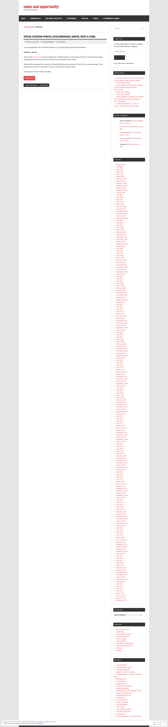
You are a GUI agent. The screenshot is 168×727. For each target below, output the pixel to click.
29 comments (61, 42)
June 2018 (119, 391)
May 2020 (119, 337)
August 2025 (120, 193)
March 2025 (120, 204)
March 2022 (120, 286)
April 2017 (120, 423)
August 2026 (120, 165)
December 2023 (121, 237)
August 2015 (120, 470)
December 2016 (121, 432)
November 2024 (121, 214)
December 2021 (121, 293)
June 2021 (119, 307)
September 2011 (122, 579)
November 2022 (121, 267)
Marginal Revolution (123, 695)
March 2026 (120, 176)
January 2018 (120, 402)
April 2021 (120, 311)
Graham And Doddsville (124, 686)
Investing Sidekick (122, 688)
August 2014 (120, 498)
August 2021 (120, 302)
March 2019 (120, 370)
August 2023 (120, 246)
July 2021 (119, 304)
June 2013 (119, 530)
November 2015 (121, 463)
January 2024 (120, 234)
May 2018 (119, 393)
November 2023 (121, 239)
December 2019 (121, 349)
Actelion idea (37, 57)
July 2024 (119, 220)
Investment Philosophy (53, 18)
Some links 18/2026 (123, 94)
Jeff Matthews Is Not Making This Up (129, 691)
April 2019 (120, 367)
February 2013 (121, 540)
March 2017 (120, 425)
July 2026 (119, 167)
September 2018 (122, 384)
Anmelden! (119, 58)
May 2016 (119, 449)
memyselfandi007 (48, 42)
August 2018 (120, 386)
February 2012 (121, 568)
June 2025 (119, 197)
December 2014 (121, 488)
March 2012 (120, 565)
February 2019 (121, 372)
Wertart (119, 648)
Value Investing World (124, 646)
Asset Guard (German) (123, 634)
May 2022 (119, 281)
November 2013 (121, 519)
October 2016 (121, 437)
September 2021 (122, 300)
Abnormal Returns (122, 629)
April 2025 (120, 202)
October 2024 (121, 216)
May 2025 (119, 200)
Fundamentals (35, 18)
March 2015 (120, 481)
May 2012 (119, 561)
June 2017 (119, 419)
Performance (72, 18)
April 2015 (120, 479)
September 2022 (122, 272)
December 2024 (121, 211)
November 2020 (121, 323)
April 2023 (120, 255)
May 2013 (119, 533)
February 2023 (121, 260)
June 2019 (119, 363)
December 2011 (121, 572)
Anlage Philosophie (31, 85)
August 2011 (120, 582)
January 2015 (120, 486)
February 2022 (121, 288)
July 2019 (119, 360)
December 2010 (121, 600)
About (23, 18)
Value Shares (120, 714)
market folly (120, 698)
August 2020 (120, 330)
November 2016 (121, 435)
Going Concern (121, 684)
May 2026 (119, 172)
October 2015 (121, 465)
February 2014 (121, 512)
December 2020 (121, 321)
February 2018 (121, 400)
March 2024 (120, 230)
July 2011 (119, 584)
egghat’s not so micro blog (125, 672)
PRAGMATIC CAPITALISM (124, 643)
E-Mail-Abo (118, 39)
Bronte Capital (121, 639)
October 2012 (121, 549)
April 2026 (120, 174)
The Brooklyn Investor (124, 709)
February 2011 (121, 596)
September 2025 (122, 190)
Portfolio (84, 18)
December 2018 (121, 377)
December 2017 (121, 405)
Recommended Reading (111, 18)
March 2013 (120, 537)
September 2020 (122, 328)
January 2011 (120, 598)
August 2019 (120, 358)
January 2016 (120, 458)
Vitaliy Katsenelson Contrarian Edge (128, 716)
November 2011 (121, 575)
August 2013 (120, 526)
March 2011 (120, 593)
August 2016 (120, 442)
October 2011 (121, 577)
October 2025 (121, 188)
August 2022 (120, 274)
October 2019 (121, 353)
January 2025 (120, 209)
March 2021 (120, 314)
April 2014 (120, 507)
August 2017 (120, 414)
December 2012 (121, 544)
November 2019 (121, 351)
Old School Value (122, 700)
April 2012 (120, 563)
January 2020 (120, 346)
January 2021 (120, 318)
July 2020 (119, 332)
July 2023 (119, 248)
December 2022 (121, 265)
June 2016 (119, 446)
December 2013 (121, 516)
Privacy (95, 18)
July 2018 (119, 388)
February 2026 (121, 179)
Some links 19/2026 (123, 92)
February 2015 (121, 484)
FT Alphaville (120, 681)
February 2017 (121, 428)
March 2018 (120, 398)
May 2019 (119, 365)
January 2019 (120, 374)
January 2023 (120, 262)
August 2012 (120, 554)
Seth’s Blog (120, 707)
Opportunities (43, 85)
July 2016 (119, 444)
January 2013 (120, 542)
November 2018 (121, 379)
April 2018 (120, 395)
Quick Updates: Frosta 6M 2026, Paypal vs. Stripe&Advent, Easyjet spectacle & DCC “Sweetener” (129, 99)
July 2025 (119, 195)
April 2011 (120, 591)
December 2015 (121, 460)
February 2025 (121, 207)
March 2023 (120, 258)
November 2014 (121, 491)
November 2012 (121, 547)
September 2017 (122, 412)
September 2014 (122, 495)
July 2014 (119, 500)
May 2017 (119, 421)
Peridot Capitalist (122, 702)
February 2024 (121, 232)
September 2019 (122, 356)
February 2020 (121, 344)
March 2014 (120, 509)
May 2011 (119, 589)
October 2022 (121, 269)
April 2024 (120, 227)
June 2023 (119, 251)
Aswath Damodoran (123, 636)
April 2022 (120, 283)
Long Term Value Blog (124, 693)
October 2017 (121, 409)
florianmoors (124, 127)
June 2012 (119, 558)
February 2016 (121, 456)
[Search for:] (129, 28)
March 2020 (120, 342)
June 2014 (119, 502)
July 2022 (119, 276)
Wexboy (119, 650)
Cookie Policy (39, 723)
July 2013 (119, 528)
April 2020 (120, 339)
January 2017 (120, 430)
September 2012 (122, 551)
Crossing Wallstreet (123, 670)
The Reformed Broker (123, 712)
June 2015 (119, 474)
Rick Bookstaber (121, 705)
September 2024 (122, 218)
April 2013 (120, 535)
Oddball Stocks (121, 641)
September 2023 (122, 244)
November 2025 (121, 186)
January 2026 (120, 181)
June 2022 (119, 279)
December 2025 (121, 183)
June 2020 (119, 335)
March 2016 (120, 453)
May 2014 (119, 505)
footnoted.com (121, 679)
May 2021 (119, 309)
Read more (29, 78)
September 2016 (122, 439)
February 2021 (121, 316)
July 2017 (119, 416)
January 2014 (120, 514)
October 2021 (121, 297)
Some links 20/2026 (123, 83)
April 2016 (120, 451)
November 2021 (121, 295)
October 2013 (121, 521)
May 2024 (119, 225)
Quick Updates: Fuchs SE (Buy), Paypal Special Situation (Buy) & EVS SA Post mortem (128, 87)
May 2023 (119, 253)
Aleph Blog (120, 632)
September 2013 (122, 523)
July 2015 (119, 472)
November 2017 (121, 407)
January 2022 (120, 290)
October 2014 (121, 493)
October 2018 (121, 381)
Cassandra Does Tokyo (124, 667)
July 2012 (119, 556)
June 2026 (119, 169)
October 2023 (121, 241)
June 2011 (119, 586)
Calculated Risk (121, 665)
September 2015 (122, 467)
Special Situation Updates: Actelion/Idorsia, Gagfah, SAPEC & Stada (59, 36)
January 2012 (120, 570)
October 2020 (121, 325)
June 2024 (119, 223)
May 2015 (119, 477)
